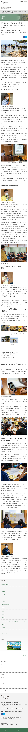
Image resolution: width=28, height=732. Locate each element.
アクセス (2, 680)
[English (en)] (25, 2)
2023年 (3, 597)
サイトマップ (3, 690)
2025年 (3, 591)
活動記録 (2, 674)
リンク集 (2, 683)
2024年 (3, 594)
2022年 (3, 601)
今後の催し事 (4, 633)
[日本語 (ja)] (21, 2)
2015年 (3, 631)
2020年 (3, 611)
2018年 (3, 617)
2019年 (3, 614)
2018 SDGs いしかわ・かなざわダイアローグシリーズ (13, 621)
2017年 (3, 624)
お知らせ (2, 667)
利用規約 (2, 677)
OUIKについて (4, 661)
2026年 (3, 588)
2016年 (3, 627)
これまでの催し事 (5, 584)
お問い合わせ (3, 686)
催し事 (2, 664)
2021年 (3, 607)
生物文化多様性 (4, 670)
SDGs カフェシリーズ (6, 604)
